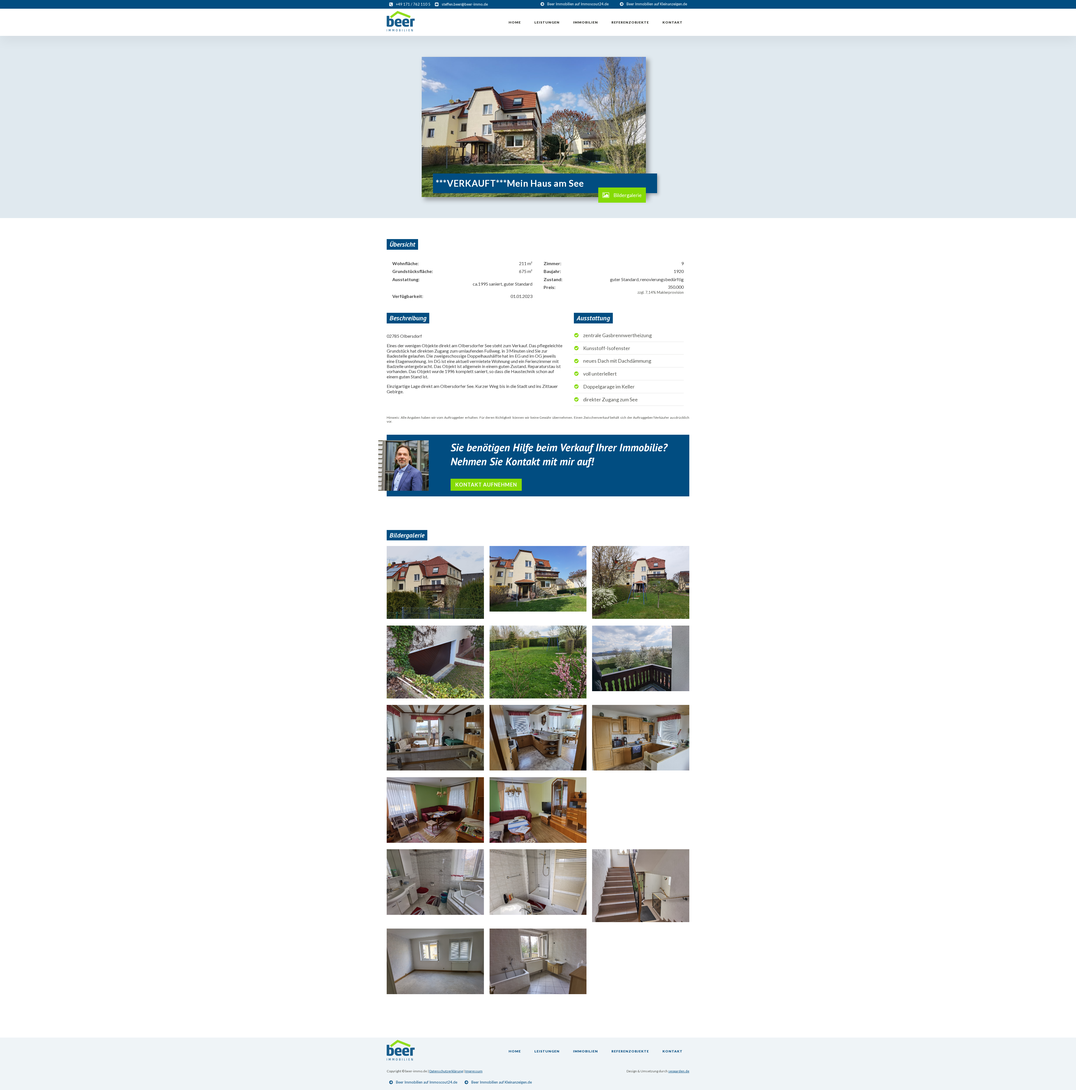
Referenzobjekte (630, 22)
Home (515, 22)
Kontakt (672, 22)
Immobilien (585, 22)
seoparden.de (678, 1071)
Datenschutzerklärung (446, 1071)
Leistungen (547, 22)
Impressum (474, 1071)
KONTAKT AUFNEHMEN (486, 485)
